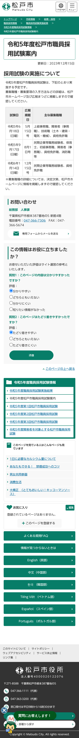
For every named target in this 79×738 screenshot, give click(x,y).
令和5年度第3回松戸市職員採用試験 (34, 421)
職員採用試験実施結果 (37, 23)
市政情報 (30, 19)
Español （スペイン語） (38, 608)
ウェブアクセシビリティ (17, 653)
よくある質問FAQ (36, 535)
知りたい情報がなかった (29, 309)
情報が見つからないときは (38, 547)
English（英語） (38, 560)
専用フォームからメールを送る (40, 233)
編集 (71, 507)
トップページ (10, 19)
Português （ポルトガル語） (38, 621)
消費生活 (15, 482)
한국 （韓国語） (38, 584)
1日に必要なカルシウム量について (33, 458)
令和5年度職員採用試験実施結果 (31, 390)
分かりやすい (21, 291)
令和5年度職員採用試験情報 (18, 27)
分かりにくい (21, 303)
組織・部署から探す (22, 724)
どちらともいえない (26, 297)
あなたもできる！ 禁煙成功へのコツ (35, 466)
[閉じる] (4, 710)
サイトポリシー (41, 648)
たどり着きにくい (24, 345)
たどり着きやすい (24, 332)
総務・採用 (49, 19)
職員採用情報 (10, 23)
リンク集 (8, 657)
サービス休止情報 (47, 653)
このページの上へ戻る (60, 368)
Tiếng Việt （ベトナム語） (38, 596)
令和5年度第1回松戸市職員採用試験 (34, 406)
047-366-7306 (35, 220)
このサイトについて (14, 648)
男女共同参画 (18, 474)
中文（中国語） (38, 572)
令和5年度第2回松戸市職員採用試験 (34, 413)
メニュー (72, 10)
